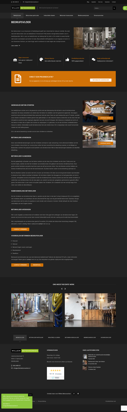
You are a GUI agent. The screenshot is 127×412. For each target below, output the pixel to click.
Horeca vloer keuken (94, 367)
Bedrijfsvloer (17, 15)
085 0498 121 (16, 366)
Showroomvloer (98, 15)
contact (40, 224)
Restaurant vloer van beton (96, 361)
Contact (114, 2)
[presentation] (62, 289)
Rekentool (37, 265)
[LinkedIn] (78, 393)
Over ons (100, 2)
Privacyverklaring (42, 401)
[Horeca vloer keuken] (85, 370)
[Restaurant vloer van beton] (85, 364)
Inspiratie (93, 2)
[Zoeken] (114, 8)
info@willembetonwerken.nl (21, 368)
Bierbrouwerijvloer (83, 15)
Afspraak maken (105, 118)
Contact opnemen (20, 229)
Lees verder (14, 46)
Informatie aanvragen (101, 80)
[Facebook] (74, 393)
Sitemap (33, 401)
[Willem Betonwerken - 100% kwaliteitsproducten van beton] (23, 9)
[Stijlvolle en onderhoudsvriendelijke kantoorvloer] (85, 358)
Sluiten (30, 395)
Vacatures (107, 2)
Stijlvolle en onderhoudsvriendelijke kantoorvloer (99, 356)
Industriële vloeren (49, 15)
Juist (115, 401)
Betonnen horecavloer (66, 15)
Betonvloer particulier (32, 15)
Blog (88, 2)
